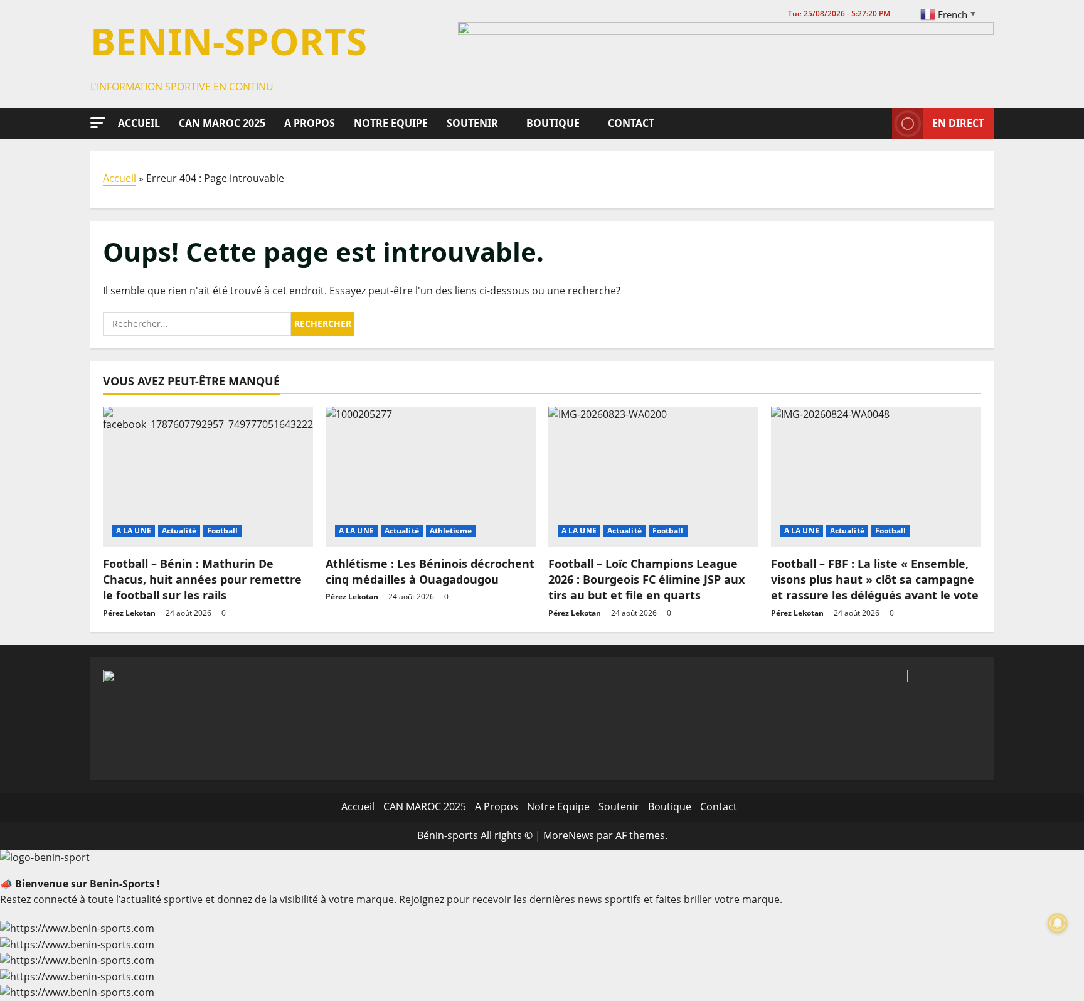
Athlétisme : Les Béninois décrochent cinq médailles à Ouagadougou (430, 571)
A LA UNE (133, 530)
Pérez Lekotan (129, 613)
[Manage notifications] (1058, 923)
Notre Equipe (391, 123)
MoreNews (568, 835)
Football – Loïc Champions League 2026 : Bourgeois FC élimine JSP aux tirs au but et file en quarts (646, 579)
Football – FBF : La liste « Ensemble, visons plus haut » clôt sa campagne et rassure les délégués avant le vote (875, 579)
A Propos (309, 123)
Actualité (179, 530)
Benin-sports (228, 41)
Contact (631, 123)
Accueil (139, 123)
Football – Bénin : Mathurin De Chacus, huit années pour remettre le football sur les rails (202, 579)
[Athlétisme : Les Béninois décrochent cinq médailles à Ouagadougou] (431, 477)
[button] (97, 122)
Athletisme (451, 530)
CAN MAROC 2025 (222, 123)
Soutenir (472, 123)
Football (222, 530)
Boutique (553, 123)
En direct (958, 122)
